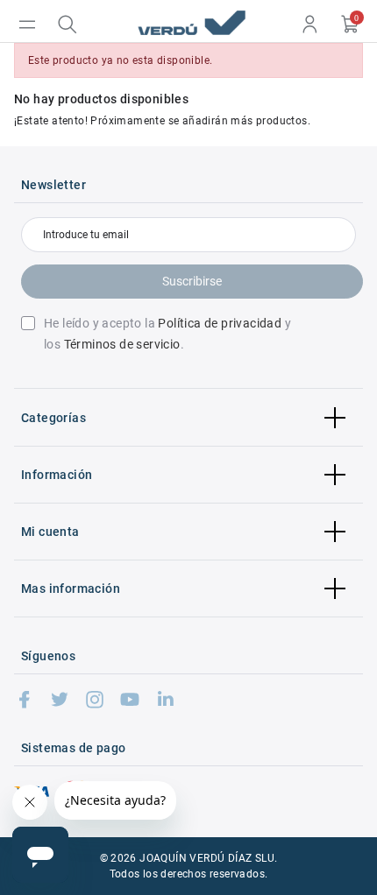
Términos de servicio (122, 344)
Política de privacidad (219, 323)
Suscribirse (192, 281)
